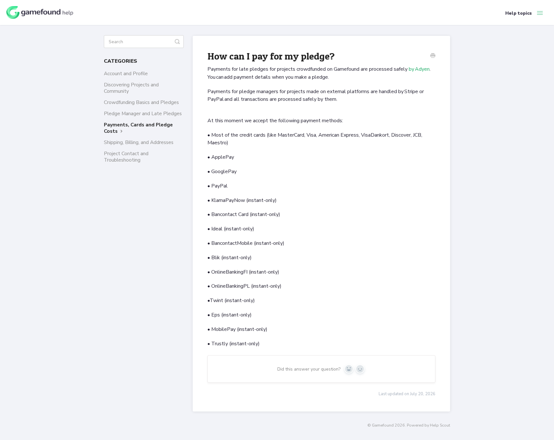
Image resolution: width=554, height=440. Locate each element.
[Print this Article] (432, 56)
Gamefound (383, 425)
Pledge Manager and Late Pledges (143, 113)
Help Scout (440, 425)
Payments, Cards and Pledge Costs (138, 127)
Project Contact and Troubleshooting (126, 156)
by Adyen (419, 69)
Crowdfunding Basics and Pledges (141, 102)
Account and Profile (126, 73)
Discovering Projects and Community (131, 87)
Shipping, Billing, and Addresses (138, 142)
